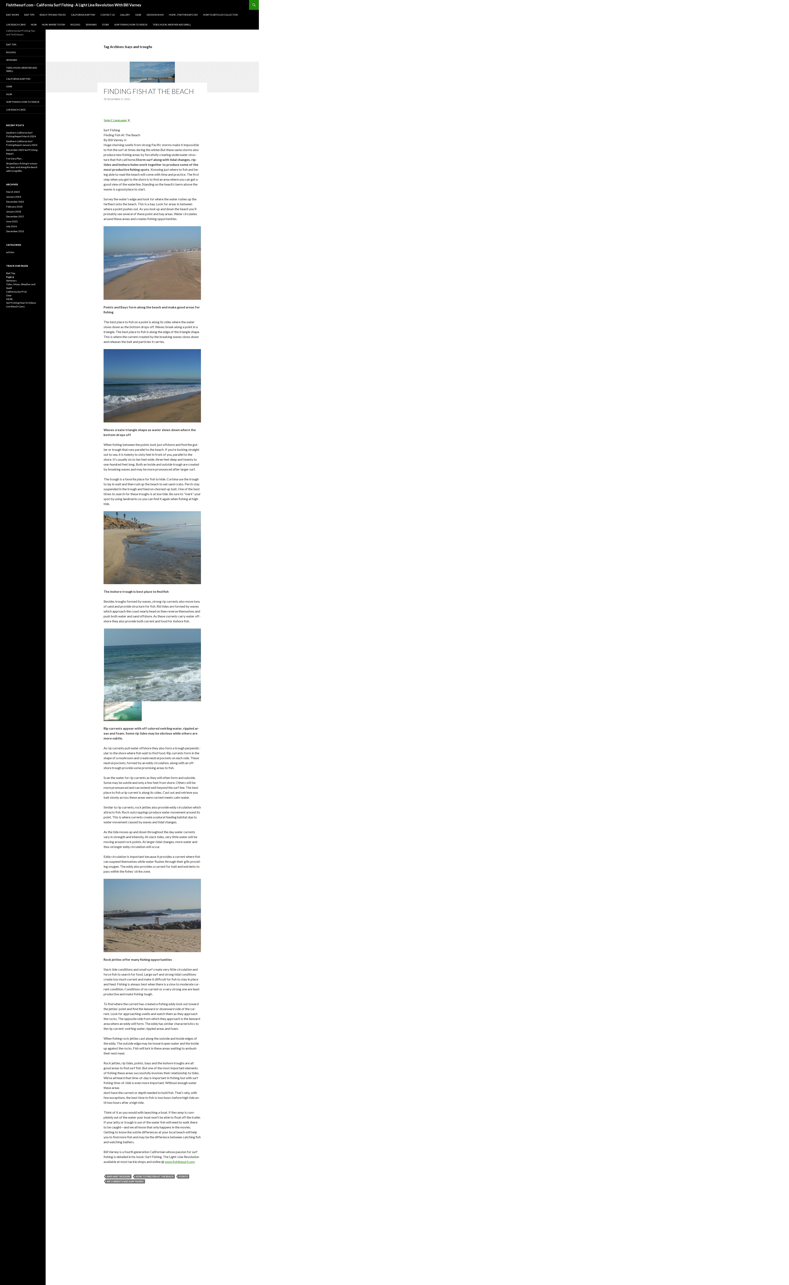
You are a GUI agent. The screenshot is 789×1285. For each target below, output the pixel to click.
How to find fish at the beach (154, 1176)
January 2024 (13, 196)
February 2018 (14, 206)
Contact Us (107, 14)
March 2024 (13, 191)
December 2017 (15, 216)
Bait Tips (29, 14)
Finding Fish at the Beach (149, 91)
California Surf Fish (83, 14)
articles (10, 252)
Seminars (91, 24)
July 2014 (11, 226)
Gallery (125, 14)
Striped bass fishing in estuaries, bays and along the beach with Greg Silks (22, 167)
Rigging (75, 24)
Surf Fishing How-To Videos (130, 24)
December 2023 (15, 201)
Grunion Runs (155, 14)
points (183, 1176)
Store (105, 24)
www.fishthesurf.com (180, 1162)
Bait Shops (12, 14)
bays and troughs (118, 1176)
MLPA (34, 24)
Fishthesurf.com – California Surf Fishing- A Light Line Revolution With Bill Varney (73, 5)
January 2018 (13, 211)
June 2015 (12, 221)
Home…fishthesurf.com (183, 14)
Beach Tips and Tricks (53, 14)
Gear (138, 14)
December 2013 (15, 231)
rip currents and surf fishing (125, 1181)
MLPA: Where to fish (53, 24)
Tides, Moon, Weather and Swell (172, 24)
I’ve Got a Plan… (14, 158)
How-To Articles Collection (220, 14)
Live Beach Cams (15, 24)
